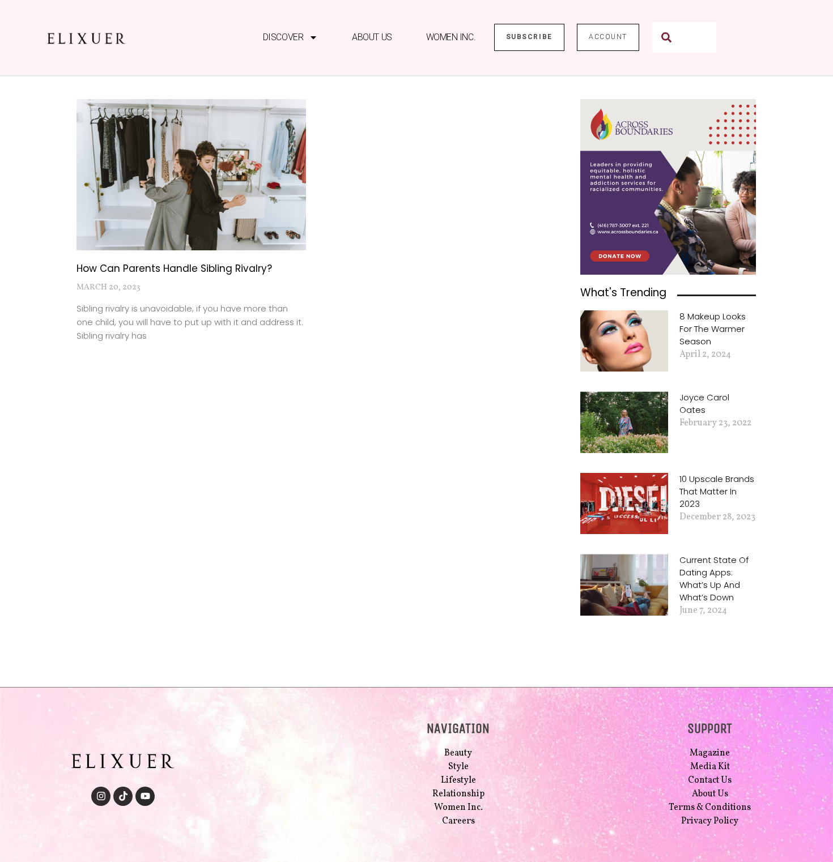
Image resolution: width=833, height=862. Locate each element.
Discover (283, 37)
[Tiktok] (123, 796)
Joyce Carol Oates (704, 403)
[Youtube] (145, 796)
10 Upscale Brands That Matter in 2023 (716, 491)
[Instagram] (100, 796)
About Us (372, 37)
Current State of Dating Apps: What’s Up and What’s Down (714, 578)
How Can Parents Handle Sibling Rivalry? (174, 268)
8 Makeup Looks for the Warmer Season (712, 328)
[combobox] (684, 37)
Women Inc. (451, 37)
